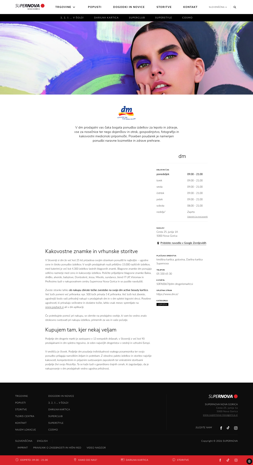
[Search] (234, 7)
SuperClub (137, 18)
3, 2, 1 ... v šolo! (72, 18)
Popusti (94, 7)
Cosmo (187, 18)
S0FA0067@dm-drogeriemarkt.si (175, 284)
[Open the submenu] (74, 7)
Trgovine (63, 7)
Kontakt (190, 7)
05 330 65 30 (164, 274)
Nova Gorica (34, 9)
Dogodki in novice (129, 7)
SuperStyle (163, 18)
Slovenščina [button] (217, 7)
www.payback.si (54, 307)
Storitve (164, 7)
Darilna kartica (106, 18)
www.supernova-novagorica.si (220, 415)
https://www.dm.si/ (167, 294)
